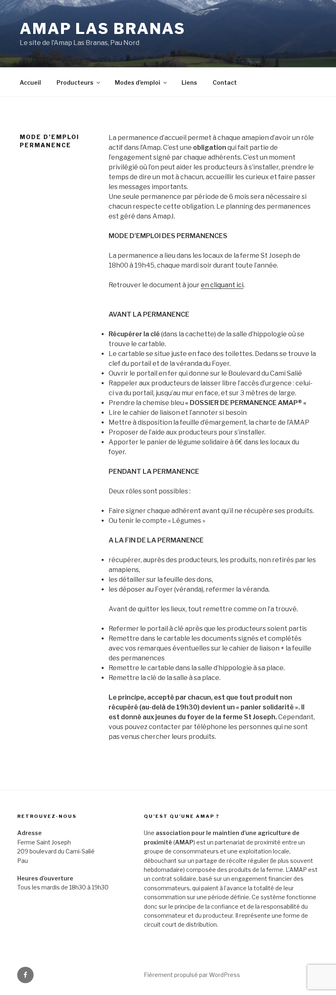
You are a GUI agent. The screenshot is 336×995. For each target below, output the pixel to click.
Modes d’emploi (137, 82)
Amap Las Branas (103, 29)
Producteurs (75, 82)
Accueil (30, 82)
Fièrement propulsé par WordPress (192, 974)
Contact (225, 82)
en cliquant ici (222, 285)
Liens (189, 82)
